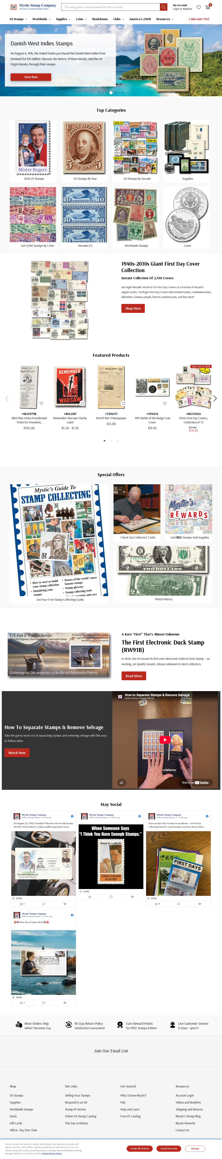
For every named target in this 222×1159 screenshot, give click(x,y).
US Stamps (17, 19)
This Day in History (76, 1123)
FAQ (122, 1102)
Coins (79, 19)
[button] (43, 858)
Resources (163, 19)
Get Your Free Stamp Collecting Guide (60, 599)
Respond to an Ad (76, 1102)
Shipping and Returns (189, 1109)
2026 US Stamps (34, 179)
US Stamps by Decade (137, 179)
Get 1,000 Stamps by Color (37, 246)
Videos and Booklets (188, 1102)
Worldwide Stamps (136, 246)
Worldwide (40, 19)
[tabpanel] (111, 60)
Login (176, 8)
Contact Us (182, 1130)
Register (187, 8)
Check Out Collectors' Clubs (138, 537)
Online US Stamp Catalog (80, 1116)
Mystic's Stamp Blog (188, 1116)
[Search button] (163, 7)
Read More (134, 676)
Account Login (185, 1095)
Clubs (116, 19)
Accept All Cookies (140, 1148)
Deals (13, 1116)
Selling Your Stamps (77, 1095)
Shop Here (133, 308)
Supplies (61, 19)
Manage (195, 1148)
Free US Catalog (130, 1116)
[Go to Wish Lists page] (199, 7)
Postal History (164, 599)
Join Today (27, 77)
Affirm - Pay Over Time (23, 1130)
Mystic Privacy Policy (52, 1153)
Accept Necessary (169, 1148)
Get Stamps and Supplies (190, 537)
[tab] (95, 92)
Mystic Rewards (185, 1123)
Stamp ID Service (75, 1109)
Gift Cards (16, 1123)
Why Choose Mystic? (133, 1095)
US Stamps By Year (85, 179)
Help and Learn (129, 1109)
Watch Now (16, 753)
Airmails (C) (85, 246)
